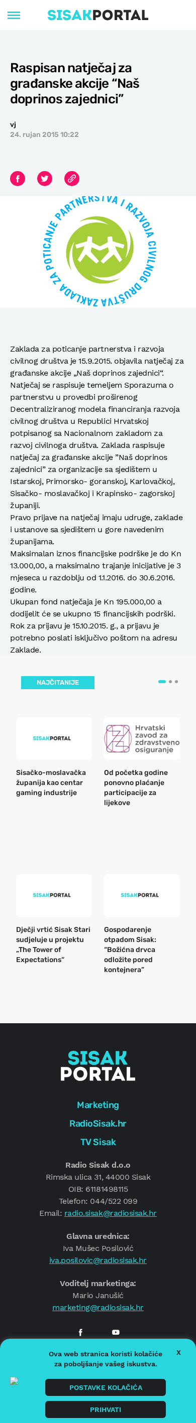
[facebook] (80, 1332)
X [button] (178, 1352)
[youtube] (115, 1332)
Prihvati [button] (105, 1409)
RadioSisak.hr (98, 1123)
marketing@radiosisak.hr (98, 1307)
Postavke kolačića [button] (105, 1387)
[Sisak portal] (98, 15)
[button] (162, 681)
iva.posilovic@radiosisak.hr (98, 1260)
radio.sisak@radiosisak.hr (110, 1213)
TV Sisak (98, 1142)
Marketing (98, 1105)
